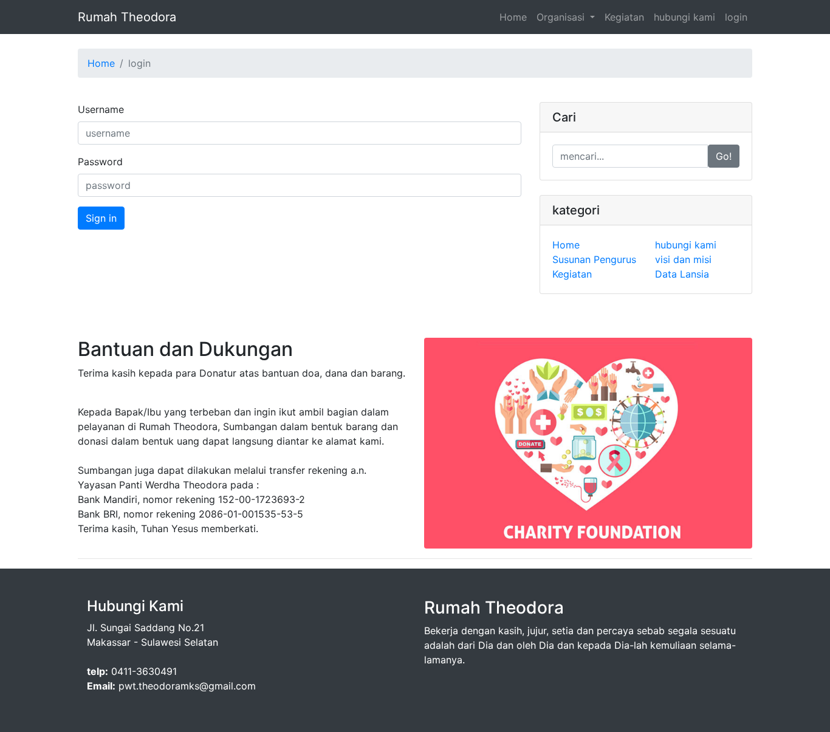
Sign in (101, 218)
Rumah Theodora (127, 17)
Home (513, 17)
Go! (724, 156)
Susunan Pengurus (594, 259)
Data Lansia (682, 274)
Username (101, 109)
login (736, 17)
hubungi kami (684, 17)
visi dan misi (683, 259)
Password (100, 162)
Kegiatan (624, 17)
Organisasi (562, 17)
